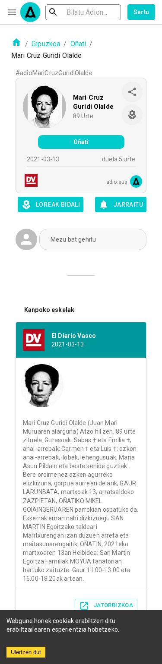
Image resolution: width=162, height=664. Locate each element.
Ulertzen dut (26, 652)
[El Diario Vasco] (28, 181)
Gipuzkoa (46, 44)
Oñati (78, 44)
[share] (132, 92)
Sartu (141, 12)
